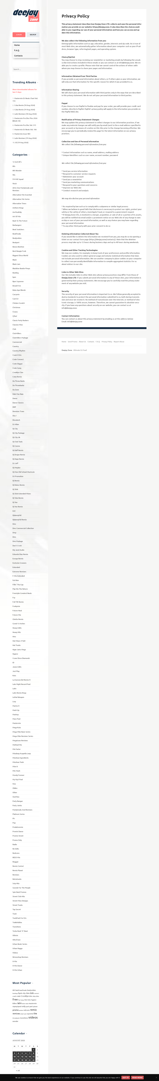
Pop (14, 823)
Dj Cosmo (16, 446)
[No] (156, 1077)
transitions (24, 1018)
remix (33, 1009)
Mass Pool (16, 719)
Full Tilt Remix (18, 602)
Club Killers (17, 333)
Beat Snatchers (18, 229)
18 (18, 1060)
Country (16, 346)
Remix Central (18, 866)
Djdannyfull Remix (20, 519)
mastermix (33, 1003)
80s (14, 166)
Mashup (16, 714)
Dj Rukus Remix (19, 485)
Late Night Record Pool (21, 684)
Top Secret (17, 909)
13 (26, 1056)
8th (14, 990)
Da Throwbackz (18, 385)
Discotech (16, 420)
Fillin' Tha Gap (18, 584)
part (31, 1006)
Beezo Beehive (18, 247)
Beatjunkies (17, 238)
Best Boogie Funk (19, 251)
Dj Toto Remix (18, 498)
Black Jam (16, 264)
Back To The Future (20, 221)
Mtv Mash (16, 771)
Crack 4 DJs (17, 355)
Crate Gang (17, 368)
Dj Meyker (16, 467)
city (24, 993)
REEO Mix (16, 857)
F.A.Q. (17, 50)
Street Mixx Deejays (20, 901)
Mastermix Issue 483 (22, 134)
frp (19, 1000)
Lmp (14, 701)
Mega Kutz (17, 727)
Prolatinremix (18, 827)
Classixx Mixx (18, 325)
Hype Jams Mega (19, 649)
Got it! (126, 1077)
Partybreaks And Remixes (22, 810)
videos (33, 1017)
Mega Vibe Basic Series (21, 732)
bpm (14, 277)
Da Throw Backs (19, 381)
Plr (14, 818)
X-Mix (15, 961)
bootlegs (15, 993)
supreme (30, 1014)
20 (26, 1060)
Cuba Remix (17, 376)
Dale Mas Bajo (18, 394)
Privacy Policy (107, 341)
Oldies (15, 788)
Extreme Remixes (19, 571)
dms (37, 996)
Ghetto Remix (18, 619)
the (35, 1013)
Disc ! (15, 415)
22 (34, 1060)
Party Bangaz (18, 801)
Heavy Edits (17, 628)
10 (14, 1056)
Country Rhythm (19, 351)
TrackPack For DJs (19, 918)
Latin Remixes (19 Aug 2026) (25, 138)
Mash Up (16, 710)
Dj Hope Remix (18, 459)
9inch (15, 183)
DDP (14, 407)
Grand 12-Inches (19, 623)
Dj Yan (15, 502)
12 (22, 1056)
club (32, 993)
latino (23, 1003)
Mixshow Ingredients (21, 758)
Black (15, 260)
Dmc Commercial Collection (23, 528)
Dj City (15, 428)
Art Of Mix (17, 216)
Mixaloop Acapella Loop (22, 753)
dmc (30, 996)
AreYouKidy (17, 212)
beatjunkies (31, 990)
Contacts (18, 55)
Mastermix (17, 723)
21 (30, 1060)
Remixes (16, 875)
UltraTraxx (16, 940)
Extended (16, 567)
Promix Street (18, 836)
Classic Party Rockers (21, 320)
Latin (14, 688)
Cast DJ (15, 299)
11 (18, 1056)
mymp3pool (17, 1006)
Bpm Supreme (18, 281)
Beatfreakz (17, 234)
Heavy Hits (17, 632)
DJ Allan (16, 424)
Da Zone (16, 389)
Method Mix (17, 745)
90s (14, 175)
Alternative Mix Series (21, 199)
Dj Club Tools (17, 441)
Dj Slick (15, 489)
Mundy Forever (18, 775)
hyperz (33, 1000)
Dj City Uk (16, 437)
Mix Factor (17, 749)
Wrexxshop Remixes (20, 957)
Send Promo (72, 341)
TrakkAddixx (17, 922)
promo (16, 1010)
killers (15, 1003)
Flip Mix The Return (20, 589)
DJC (14, 511)
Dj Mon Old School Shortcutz (24, 472)
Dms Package (18, 541)
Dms (14, 537)
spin (25, 1014)
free (15, 999)
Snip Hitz (16, 883)
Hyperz (15, 654)
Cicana (15, 312)
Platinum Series (19, 814)
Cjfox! (15, 316)
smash (22, 1014)
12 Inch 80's (17, 162)
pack (27, 1006)
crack (14, 996)
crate (18, 996)
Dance (15, 398)
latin (19, 1003)
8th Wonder (17, 170)
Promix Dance (18, 831)
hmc (29, 1000)
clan (27, 993)
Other (15, 792)
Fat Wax (16, 580)
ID (13, 662)
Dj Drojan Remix (19, 454)
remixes (16, 1013)
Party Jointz (17, 805)
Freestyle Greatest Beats (22, 593)
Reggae (15, 862)
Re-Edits (16, 849)
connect (36, 993)
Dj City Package (18, 433)
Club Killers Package (20, 338)
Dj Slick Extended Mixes (22, 493)
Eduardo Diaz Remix (20, 554)
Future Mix (17, 615)
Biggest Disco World (20, 255)
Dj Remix (16, 480)
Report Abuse (119, 341)
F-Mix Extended (19, 576)
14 (30, 1056)
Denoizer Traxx (18, 411)
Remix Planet (18, 870)
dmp (34, 996)
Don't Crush (17, 545)
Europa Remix (18, 558)
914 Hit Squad (18, 179)
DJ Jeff (15, 463)
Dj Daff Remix (18, 450)
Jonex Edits (17, 667)
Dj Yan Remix (18, 506)
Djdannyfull (17, 515)
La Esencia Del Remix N (22, 680)
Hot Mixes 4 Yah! (19, 641)
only (24, 1006)
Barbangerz (17, 225)
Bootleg (16, 273)
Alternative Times (19, 203)
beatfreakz (23, 990)
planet (35, 1006)
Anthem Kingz (18, 208)
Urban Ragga (17, 948)
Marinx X (16, 706)
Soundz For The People (21, 888)
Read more (137, 1077)
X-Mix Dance (17, 965)
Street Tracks (18, 905)
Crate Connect (18, 359)
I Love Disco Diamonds (21, 658)
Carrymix (16, 294)
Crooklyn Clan (18, 372)
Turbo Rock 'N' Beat (20, 931)
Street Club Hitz (19, 896)
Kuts (14, 675)
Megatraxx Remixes (20, 740)
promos (21, 1010)
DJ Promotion (18, 476)
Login (19, 35)
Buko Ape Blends (19, 290)
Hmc (14, 636)
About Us (82, 341)
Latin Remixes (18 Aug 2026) (25, 114)
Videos (15, 953)
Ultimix (15, 935)
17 (14, 1060)
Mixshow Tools (18, 762)
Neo (14, 784)
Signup (33, 35)
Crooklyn (25, 996)
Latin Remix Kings (19, 693)
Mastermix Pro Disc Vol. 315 (25, 125)
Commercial (17, 342)
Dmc (14, 524)
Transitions (17, 927)
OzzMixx (16, 797)
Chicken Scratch (19, 303)
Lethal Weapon (18, 697)
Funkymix (16, 606)
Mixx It (15, 766)
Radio (15, 844)
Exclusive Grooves (19, 563)
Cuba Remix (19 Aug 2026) (24, 109)
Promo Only (17, 840)
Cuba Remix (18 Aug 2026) (24, 105)
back (17, 990)
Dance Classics (18, 402)
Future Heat (17, 610)
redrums (26, 1010)
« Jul (18, 1070)
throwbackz (16, 1018)
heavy (22, 1000)
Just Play (16, 671)
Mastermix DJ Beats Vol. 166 (25, 129)
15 (34, 1056)
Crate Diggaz (17, 363)
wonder (15, 1021)
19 (22, 1060)
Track (15, 914)
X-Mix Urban (17, 970)
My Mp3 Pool (18, 779)
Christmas (16, 307)
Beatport (16, 242)
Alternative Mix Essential (22, 195)
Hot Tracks (17, 645)
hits (25, 1000)
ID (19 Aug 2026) (21, 142)
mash (27, 1003)
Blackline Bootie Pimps (21, 268)
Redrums (16, 853)
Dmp (14, 532)
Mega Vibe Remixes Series (23, 736)
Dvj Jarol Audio (18, 550)
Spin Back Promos (19, 892)
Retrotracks (17, 879)
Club (14, 329)
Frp (14, 597)
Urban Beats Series (20, 944)
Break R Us (17, 286)
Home (17, 45)
